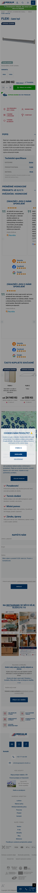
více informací (18, 459)
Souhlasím (18, 454)
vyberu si (18, 448)
